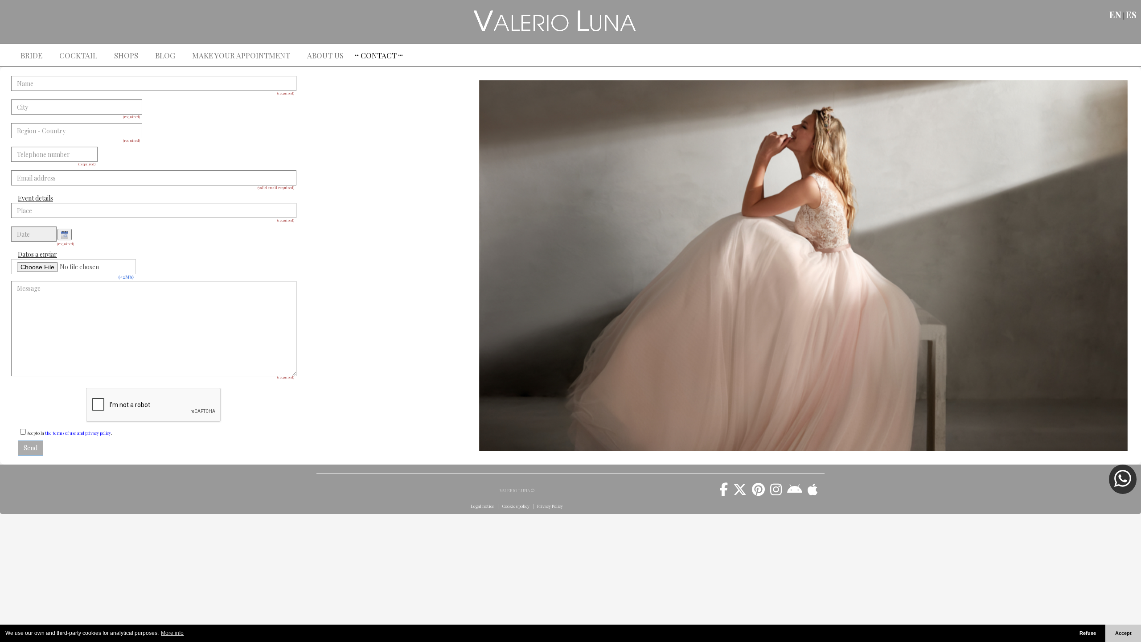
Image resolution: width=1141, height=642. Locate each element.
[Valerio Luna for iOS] (812, 493)
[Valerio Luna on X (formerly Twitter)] (740, 493)
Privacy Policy (550, 506)
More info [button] (172, 633)
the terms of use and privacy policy (78, 433)
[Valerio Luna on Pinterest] (758, 493)
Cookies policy (515, 506)
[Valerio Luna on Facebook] (723, 493)
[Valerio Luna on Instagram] (776, 493)
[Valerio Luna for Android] (794, 493)
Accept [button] (1123, 633)
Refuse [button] (1087, 633)
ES (1131, 15)
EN (1115, 15)
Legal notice (482, 506)
